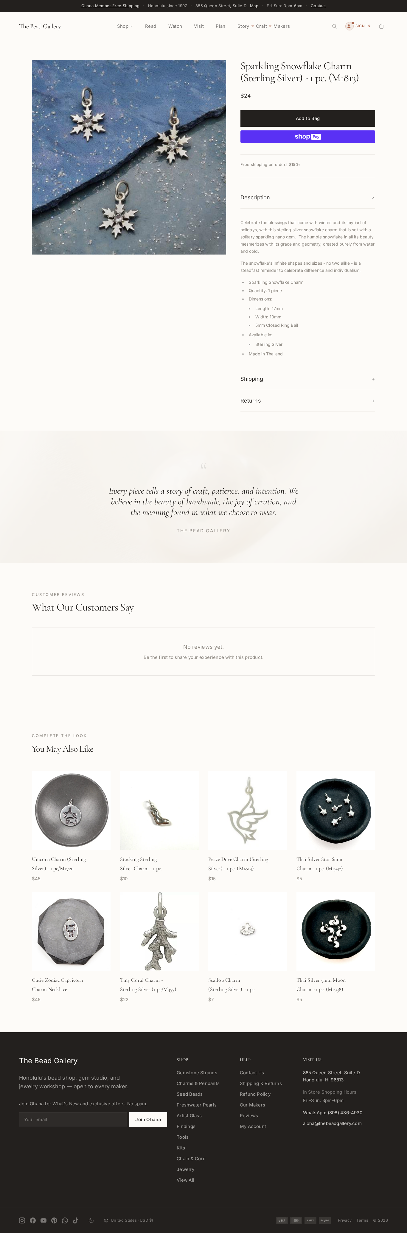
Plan (221, 26)
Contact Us (252, 1072)
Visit (199, 26)
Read (150, 26)
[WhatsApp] (65, 1220)
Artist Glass (189, 1115)
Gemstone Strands (197, 1072)
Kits (181, 1148)
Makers (282, 26)
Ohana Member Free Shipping (110, 5)
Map (254, 5)
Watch (175, 26)
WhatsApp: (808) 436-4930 (332, 1112)
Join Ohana (148, 1119)
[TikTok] (76, 1220)
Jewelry (185, 1169)
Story (243, 26)
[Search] (334, 26)
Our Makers (252, 1105)
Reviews (249, 1115)
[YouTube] (43, 1220)
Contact (318, 5)
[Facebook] (33, 1220)
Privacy (345, 1220)
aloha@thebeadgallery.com (332, 1123)
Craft (261, 26)
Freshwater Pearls (197, 1105)
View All (185, 1180)
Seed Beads (190, 1094)
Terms (362, 1220)
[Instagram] (22, 1220)
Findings (186, 1126)
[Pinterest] (54, 1220)
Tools (183, 1137)
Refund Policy (255, 1094)
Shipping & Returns (261, 1083)
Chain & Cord (191, 1158)
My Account (253, 1126)
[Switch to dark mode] (91, 1220)
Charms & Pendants (198, 1083)
